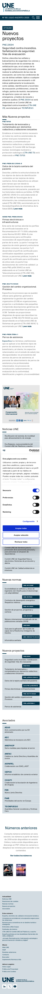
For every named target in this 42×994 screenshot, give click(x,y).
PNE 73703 (20, 156)
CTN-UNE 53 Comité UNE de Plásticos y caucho (19, 932)
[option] (21, 404)
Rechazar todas (21, 542)
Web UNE (5, 947)
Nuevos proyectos (8, 906)
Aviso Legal (6, 967)
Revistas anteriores (9, 952)
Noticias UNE (7, 899)
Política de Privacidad (10, 969)
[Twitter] (10, 986)
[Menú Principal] (38, 17)
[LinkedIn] (4, 986)
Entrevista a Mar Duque (10, 927)
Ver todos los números (21, 856)
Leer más (18, 209)
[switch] (36, 497)
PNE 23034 (26, 100)
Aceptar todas (21, 528)
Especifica (7, 341)
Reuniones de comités (10, 901)
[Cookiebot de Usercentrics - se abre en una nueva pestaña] (29, 450)
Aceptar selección (21, 535)
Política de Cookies (9, 971)
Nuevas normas (7, 904)
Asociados (6, 909)
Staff (4, 950)
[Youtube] (15, 986)
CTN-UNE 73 (29, 153)
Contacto (5, 955)
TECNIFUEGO (27, 108)
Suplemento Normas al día (11, 959)
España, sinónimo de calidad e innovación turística (20, 916)
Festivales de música (9, 929)
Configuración (29, 521)
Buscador (5, 957)
